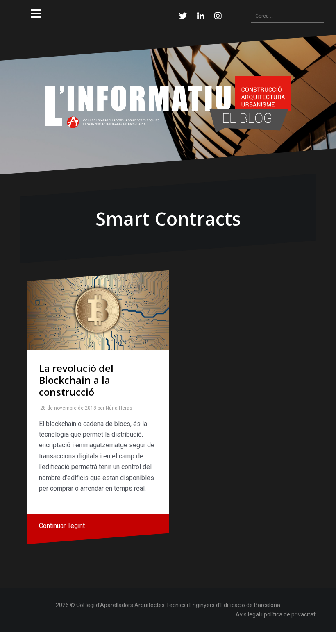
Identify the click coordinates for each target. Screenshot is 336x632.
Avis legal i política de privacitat (276, 614)
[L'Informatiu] (168, 104)
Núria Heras (117, 408)
